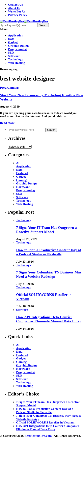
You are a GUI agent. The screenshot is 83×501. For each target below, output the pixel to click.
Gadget (13, 42)
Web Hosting (16, 62)
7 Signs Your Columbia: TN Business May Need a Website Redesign (49, 274)
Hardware (23, 186)
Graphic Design (18, 45)
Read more (7, 122)
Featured (22, 173)
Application (15, 35)
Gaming (21, 180)
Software (14, 56)
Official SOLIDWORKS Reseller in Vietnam (45, 422)
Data (11, 38)
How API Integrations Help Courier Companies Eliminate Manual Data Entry (48, 319)
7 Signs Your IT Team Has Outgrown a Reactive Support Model (46, 230)
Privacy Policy (17, 15)
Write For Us (17, 11)
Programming (17, 49)
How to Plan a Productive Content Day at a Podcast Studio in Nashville (48, 252)
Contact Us (15, 4)
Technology (15, 59)
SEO (11, 52)
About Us (14, 8)
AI (18, 163)
